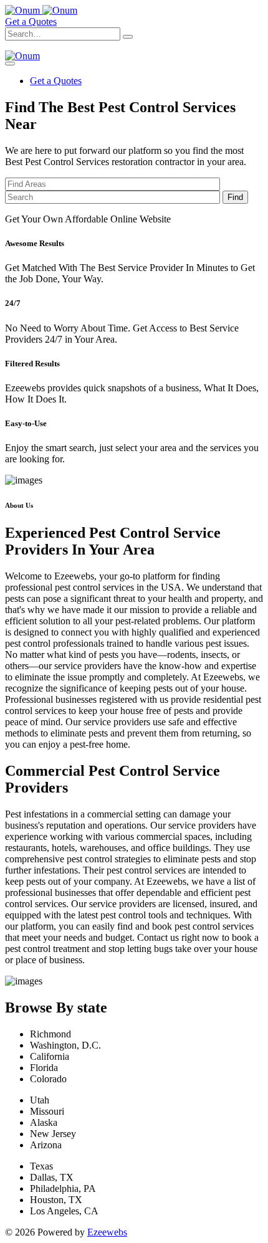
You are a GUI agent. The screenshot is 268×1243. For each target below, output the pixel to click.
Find (235, 197)
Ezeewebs (107, 1232)
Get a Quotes (31, 21)
